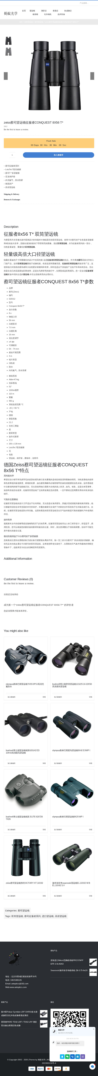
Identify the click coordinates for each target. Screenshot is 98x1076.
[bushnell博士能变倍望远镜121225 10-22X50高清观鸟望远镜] (72, 658)
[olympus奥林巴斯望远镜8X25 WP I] (72, 791)
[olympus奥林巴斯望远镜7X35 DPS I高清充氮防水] (26, 658)
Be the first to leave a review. (16, 129)
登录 (12, 611)
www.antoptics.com (18, 987)
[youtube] (17, 3)
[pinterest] (21, 3)
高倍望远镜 (61, 916)
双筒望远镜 (17, 916)
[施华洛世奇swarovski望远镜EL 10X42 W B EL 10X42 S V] (72, 857)
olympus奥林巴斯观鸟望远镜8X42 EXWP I (71, 750)
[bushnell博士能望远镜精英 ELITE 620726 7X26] (26, 791)
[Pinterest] (88, 209)
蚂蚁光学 (41, 1060)
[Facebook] (80, 209)
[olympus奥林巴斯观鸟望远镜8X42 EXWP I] (72, 725)
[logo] (11, 12)
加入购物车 (58, 155)
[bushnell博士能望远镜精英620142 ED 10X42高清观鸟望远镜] (26, 725)
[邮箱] (92, 209)
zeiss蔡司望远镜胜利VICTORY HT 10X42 (24, 883)
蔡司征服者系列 (32, 916)
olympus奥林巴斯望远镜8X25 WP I (67, 817)
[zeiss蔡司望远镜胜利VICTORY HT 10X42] (26, 857)
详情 (44, 697)
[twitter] (8, 3)
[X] (84, 209)
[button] (49, 194)
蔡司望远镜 (23, 910)
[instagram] (13, 3)
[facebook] (4, 3)
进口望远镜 (48, 916)
